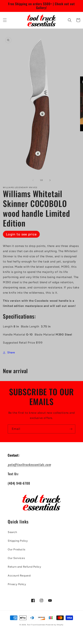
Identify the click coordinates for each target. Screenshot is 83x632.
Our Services (16, 558)
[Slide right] (50, 180)
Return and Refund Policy (24, 566)
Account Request (19, 575)
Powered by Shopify (55, 625)
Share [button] (11, 352)
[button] (5, 20)
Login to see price (21, 234)
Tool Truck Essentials (36, 625)
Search (12, 532)
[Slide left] (33, 180)
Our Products (16, 549)
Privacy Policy (17, 584)
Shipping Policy (18, 540)
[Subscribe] (71, 429)
